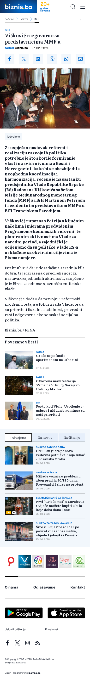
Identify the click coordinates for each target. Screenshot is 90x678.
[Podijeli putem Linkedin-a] (38, 59)
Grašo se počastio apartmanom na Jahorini (57, 357)
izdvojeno (13, 136)
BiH (37, 19)
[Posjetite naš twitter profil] (17, 642)
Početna (9, 19)
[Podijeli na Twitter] (24, 59)
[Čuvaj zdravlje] (65, 561)
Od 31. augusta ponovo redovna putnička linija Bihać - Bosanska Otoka (60, 455)
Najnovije (45, 437)
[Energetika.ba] (79, 561)
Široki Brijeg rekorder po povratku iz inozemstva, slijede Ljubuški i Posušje (57, 531)
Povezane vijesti (21, 342)
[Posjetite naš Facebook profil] (7, 642)
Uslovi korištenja (15, 629)
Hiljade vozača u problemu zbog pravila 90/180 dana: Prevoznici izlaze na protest (59, 480)
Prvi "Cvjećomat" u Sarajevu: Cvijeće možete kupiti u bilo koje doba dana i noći (60, 505)
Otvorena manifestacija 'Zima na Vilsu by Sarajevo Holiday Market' (58, 385)
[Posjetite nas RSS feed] (37, 642)
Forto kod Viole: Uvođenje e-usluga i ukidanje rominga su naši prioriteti (60, 410)
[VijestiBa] (24, 561)
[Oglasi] (11, 561)
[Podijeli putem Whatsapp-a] (66, 59)
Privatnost (51, 629)
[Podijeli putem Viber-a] (52, 59)
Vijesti (24, 19)
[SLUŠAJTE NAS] (38, 561)
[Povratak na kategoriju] (82, 20)
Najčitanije (72, 437)
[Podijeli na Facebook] (9, 59)
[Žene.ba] (52, 561)
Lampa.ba (35, 673)
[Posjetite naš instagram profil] (27, 642)
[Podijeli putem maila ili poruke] (80, 59)
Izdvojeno (18, 437)
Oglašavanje (44, 587)
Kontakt (78, 587)
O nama (11, 587)
